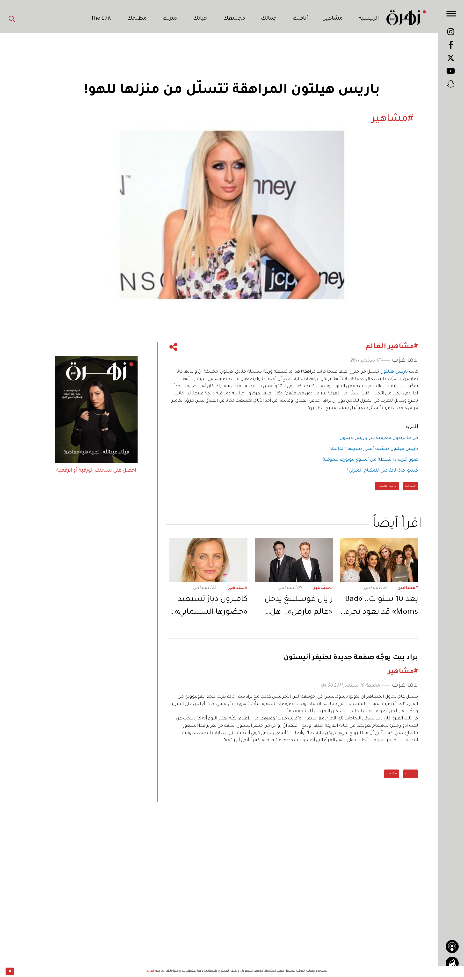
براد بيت (410, 774)
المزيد (151, 971)
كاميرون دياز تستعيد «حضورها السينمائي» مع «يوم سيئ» (211, 607)
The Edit (101, 19)
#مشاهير (408, 588)
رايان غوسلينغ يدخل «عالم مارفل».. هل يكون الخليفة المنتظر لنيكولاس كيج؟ (297, 607)
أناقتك (300, 19)
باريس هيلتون (387, 486)
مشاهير (333, 19)
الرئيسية (369, 19)
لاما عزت (405, 360)
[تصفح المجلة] (452, 963)
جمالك (268, 19)
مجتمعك (234, 19)
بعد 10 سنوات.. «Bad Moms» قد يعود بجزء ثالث (381, 607)
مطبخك (137, 19)
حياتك (200, 19)
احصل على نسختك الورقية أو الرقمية (96, 471)
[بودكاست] (452, 946)
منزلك (170, 19)
